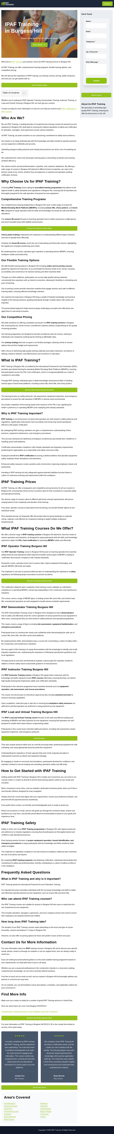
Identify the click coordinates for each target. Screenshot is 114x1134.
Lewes (30, 1012)
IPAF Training (16, 62)
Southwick (53, 1012)
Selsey (43, 1117)
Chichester (44, 1114)
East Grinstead (10, 1117)
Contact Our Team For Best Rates (39, 228)
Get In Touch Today (39, 85)
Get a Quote (37, 45)
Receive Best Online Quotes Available (39, 390)
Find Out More (39, 738)
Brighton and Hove (41, 1012)
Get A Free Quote (39, 1087)
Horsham (7, 1114)
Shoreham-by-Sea (11, 1111)
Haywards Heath (20, 1012)
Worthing (43, 1103)
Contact (107, 4)
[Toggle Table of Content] (22, 93)
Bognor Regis (45, 1111)
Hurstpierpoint (6, 1012)
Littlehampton (45, 1109)
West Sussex (9, 1119)
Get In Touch (96, 95)
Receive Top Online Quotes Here (39, 581)
